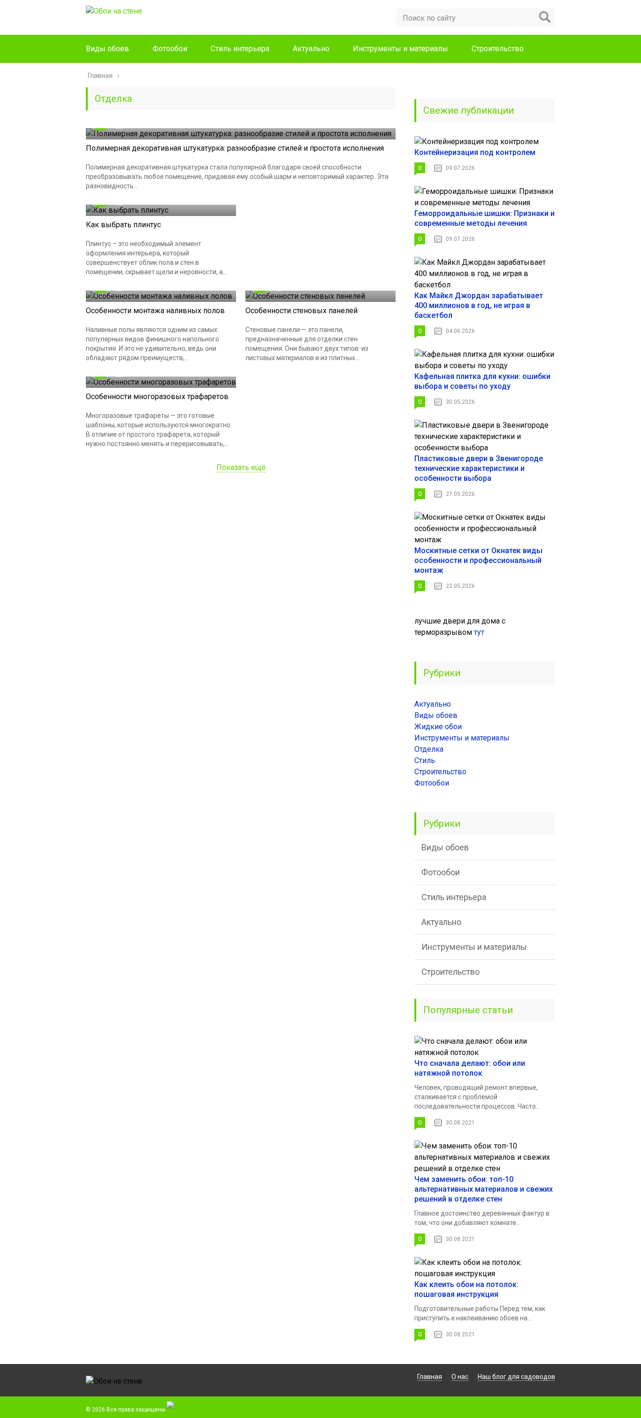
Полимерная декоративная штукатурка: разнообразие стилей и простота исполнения (235, 148)
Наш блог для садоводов (516, 1376)
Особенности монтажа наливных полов (155, 310)
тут (479, 632)
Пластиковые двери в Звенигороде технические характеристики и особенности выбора (478, 468)
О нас (459, 1376)
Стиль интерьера (240, 48)
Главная (429, 1376)
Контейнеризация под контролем (474, 152)
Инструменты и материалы (400, 48)
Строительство (498, 48)
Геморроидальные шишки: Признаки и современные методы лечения (484, 218)
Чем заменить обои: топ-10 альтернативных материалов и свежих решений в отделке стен (483, 1189)
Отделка (428, 749)
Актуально (311, 48)
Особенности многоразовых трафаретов (157, 396)
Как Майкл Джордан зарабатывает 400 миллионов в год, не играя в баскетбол (478, 305)
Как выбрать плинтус (123, 224)
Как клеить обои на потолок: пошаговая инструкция (466, 1289)
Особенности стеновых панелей (301, 310)
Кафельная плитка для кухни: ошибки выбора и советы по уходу (482, 381)
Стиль (424, 760)
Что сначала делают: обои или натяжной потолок (469, 1068)
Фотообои (170, 48)
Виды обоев (107, 48)
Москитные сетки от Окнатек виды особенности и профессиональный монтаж (478, 560)
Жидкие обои (438, 726)
